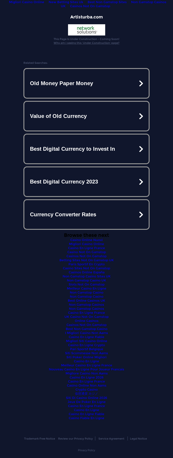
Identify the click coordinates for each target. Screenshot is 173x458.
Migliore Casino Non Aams (87, 373)
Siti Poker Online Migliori (86, 357)
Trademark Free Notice (39, 438)
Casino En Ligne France (86, 248)
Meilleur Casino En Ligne (86, 288)
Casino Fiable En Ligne (86, 418)
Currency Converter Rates (63, 214)
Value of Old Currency (58, 116)
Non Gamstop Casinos (86, 305)
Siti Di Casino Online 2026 (86, 398)
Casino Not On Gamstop (86, 252)
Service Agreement (111, 438)
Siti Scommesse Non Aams (86, 353)
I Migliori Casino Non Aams (86, 333)
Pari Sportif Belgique (86, 349)
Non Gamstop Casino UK (86, 280)
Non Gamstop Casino (86, 292)
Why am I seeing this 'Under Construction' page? (86, 42)
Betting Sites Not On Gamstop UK (86, 260)
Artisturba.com (86, 17)
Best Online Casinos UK (86, 301)
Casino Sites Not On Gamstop (86, 268)
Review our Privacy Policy (75, 438)
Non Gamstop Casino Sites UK (87, 276)
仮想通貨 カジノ (86, 394)
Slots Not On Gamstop (87, 284)
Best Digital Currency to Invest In (72, 149)
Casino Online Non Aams (86, 385)
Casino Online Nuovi (86, 240)
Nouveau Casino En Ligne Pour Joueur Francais (86, 369)
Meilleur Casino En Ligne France (86, 365)
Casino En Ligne (86, 361)
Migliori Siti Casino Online (86, 341)
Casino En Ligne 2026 (87, 377)
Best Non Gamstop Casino (86, 329)
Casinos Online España (87, 272)
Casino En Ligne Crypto (86, 345)
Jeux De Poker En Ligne (87, 402)
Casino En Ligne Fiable (86, 337)
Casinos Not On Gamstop (90, 6)
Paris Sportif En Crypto (86, 264)
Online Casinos (86, 321)
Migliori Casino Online (86, 244)
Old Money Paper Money (61, 83)
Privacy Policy (86, 450)
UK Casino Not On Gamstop (86, 317)
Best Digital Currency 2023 (64, 182)
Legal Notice (138, 438)
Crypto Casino (86, 389)
